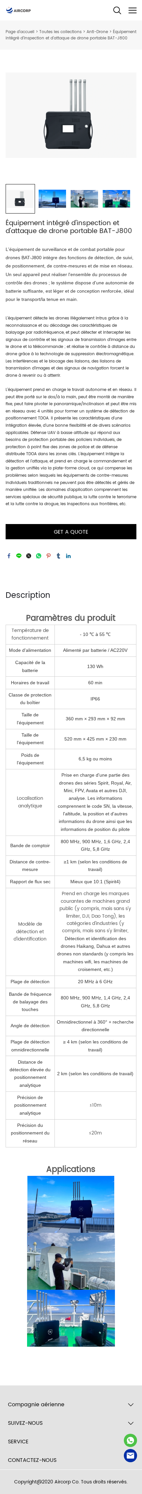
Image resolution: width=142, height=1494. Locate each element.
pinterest (48, 556)
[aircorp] (130, 1440)
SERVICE (18, 1441)
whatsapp (38, 556)
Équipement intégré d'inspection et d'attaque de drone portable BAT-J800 (71, 35)
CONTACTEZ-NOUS (32, 1460)
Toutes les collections (60, 32)
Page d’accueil (20, 32)
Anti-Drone (97, 32)
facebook (9, 556)
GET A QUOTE (71, 532)
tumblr (58, 556)
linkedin (68, 556)
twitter (28, 556)
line (19, 556)
